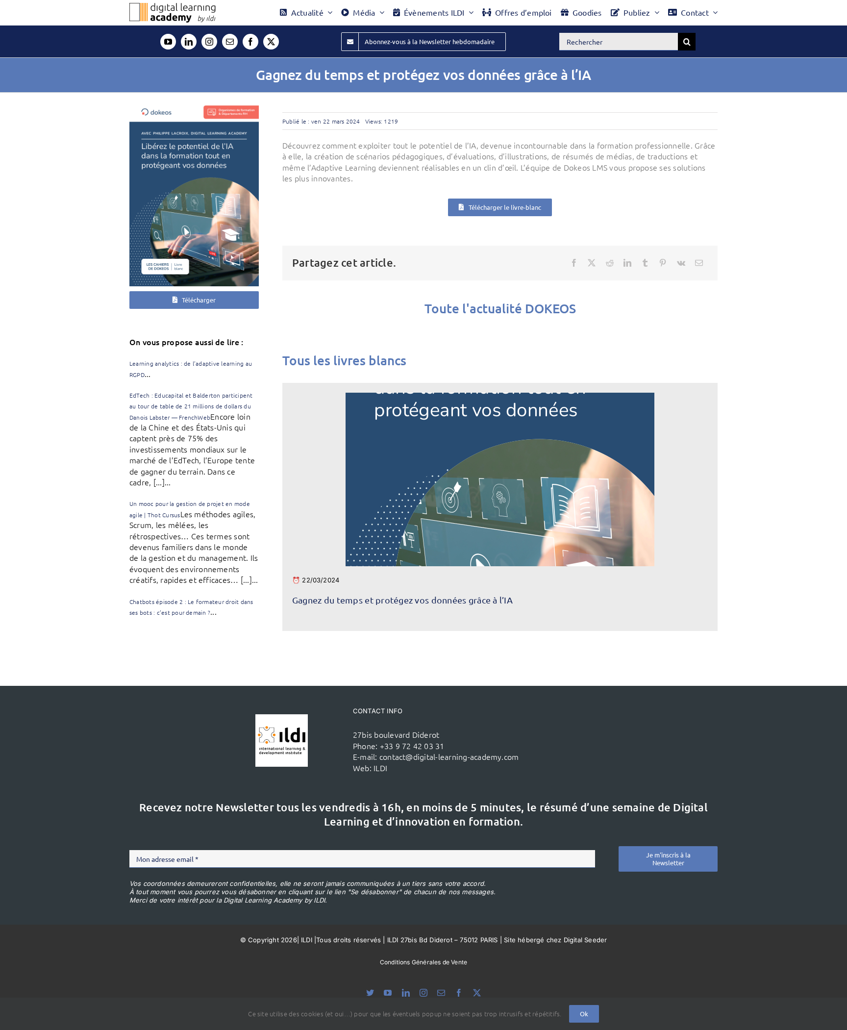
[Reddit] (610, 262)
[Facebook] (574, 262)
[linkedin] (189, 42)
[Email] (699, 262)
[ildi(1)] (281, 718)
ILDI (380, 767)
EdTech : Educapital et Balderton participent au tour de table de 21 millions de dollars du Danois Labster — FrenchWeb (191, 406)
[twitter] (271, 42)
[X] (591, 262)
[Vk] (681, 262)
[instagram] (209, 42)
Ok (584, 1013)
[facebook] (250, 42)
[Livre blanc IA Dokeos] (194, 106)
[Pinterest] (663, 262)
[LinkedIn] (627, 262)
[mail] (230, 42)
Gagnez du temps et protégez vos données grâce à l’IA (402, 600)
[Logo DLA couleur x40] (172, 6)
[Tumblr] (645, 262)
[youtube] (168, 42)
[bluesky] (370, 993)
